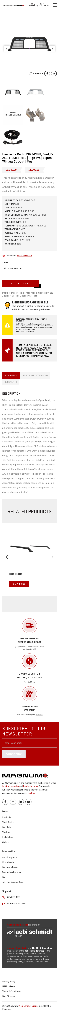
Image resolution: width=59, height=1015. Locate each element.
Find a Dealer (8, 862)
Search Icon (49, 5)
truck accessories (10, 786)
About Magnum (9, 857)
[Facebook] (47, 73)
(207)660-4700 (13, 897)
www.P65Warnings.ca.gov (25, 331)
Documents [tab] (11, 381)
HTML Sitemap (9, 986)
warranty (39, 714)
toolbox (31, 793)
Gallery (5, 842)
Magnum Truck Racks (17, 948)
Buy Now (19, 584)
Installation (7, 837)
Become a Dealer (10, 867)
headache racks (30, 786)
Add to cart (20, 283)
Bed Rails (6, 827)
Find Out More (29, 682)
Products (6, 817)
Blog (4, 877)
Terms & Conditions (11, 991)
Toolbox (6, 832)
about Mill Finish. (24, 255)
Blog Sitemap (8, 996)
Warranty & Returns (11, 872)
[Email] (54, 73)
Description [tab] (11, 375)
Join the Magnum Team (13, 882)
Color (5, 262)
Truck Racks (8, 822)
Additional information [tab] (35, 375)
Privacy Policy (8, 981)
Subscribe (14, 754)
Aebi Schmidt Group (28, 1006)
